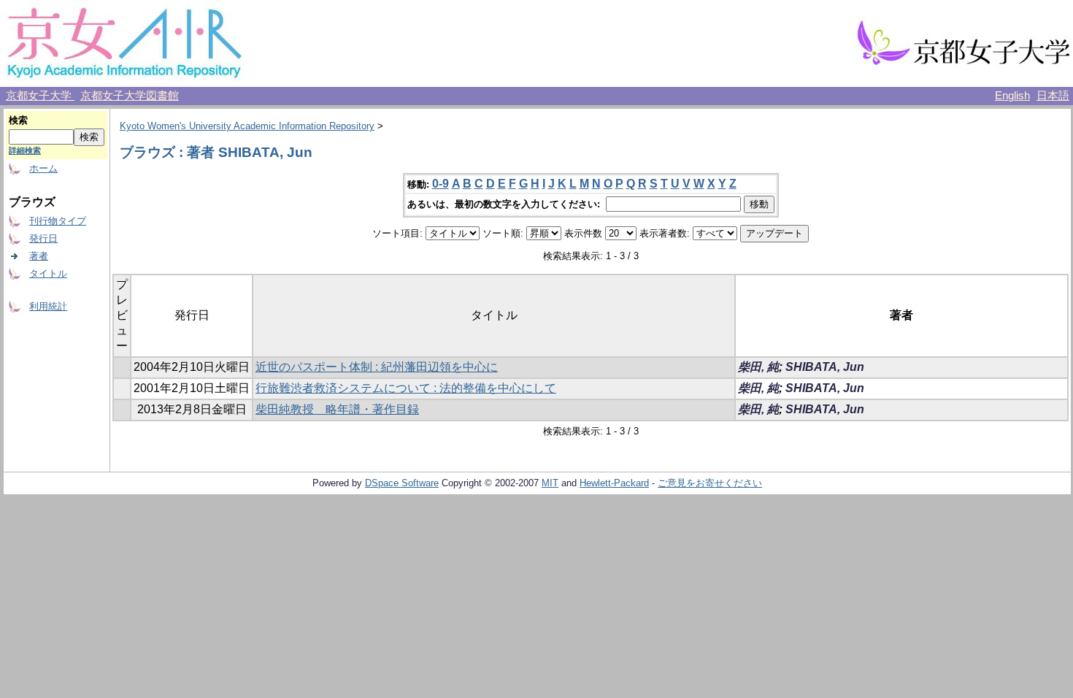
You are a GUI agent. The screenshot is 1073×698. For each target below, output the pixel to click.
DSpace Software (402, 483)
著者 (38, 255)
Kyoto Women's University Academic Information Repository (247, 125)
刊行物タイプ (57, 220)
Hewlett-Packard (614, 483)
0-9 (440, 183)
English (1012, 95)
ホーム (43, 168)
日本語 (1053, 95)
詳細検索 (25, 150)
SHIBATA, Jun (824, 367)
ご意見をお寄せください (710, 483)
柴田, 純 (758, 367)
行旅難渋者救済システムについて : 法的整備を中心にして (405, 388)
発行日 (43, 238)
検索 (18, 120)
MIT (550, 483)
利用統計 (48, 306)
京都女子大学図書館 (129, 95)
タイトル (48, 273)
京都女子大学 (40, 95)
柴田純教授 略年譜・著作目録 (337, 409)
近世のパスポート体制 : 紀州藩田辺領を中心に (376, 367)
